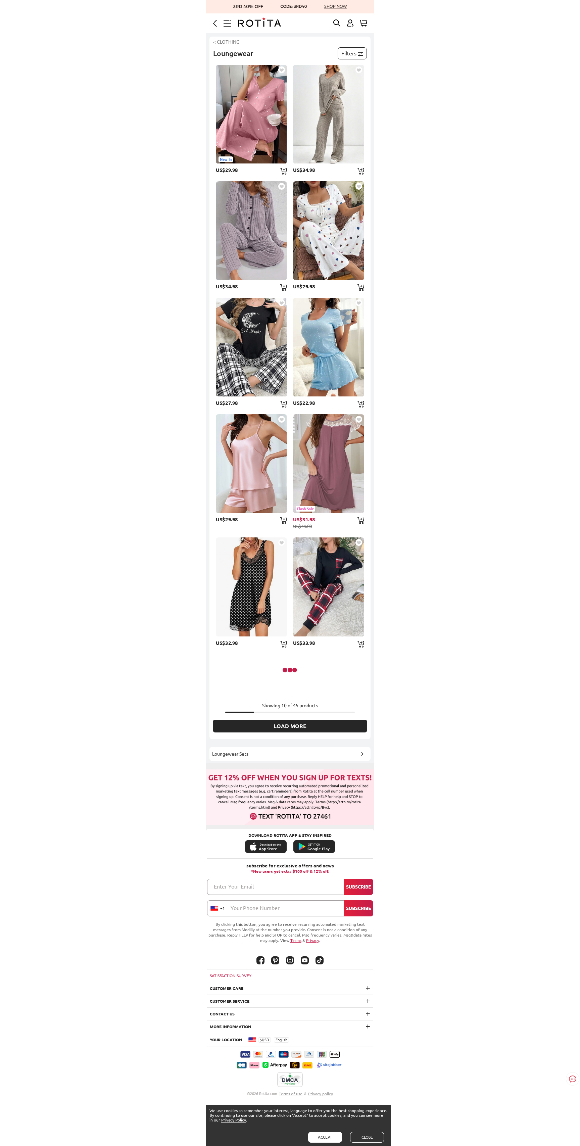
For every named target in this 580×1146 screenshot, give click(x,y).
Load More (290, 726)
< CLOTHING (226, 42)
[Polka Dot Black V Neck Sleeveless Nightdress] (251, 586)
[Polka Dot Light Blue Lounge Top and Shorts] (328, 347)
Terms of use (290, 1094)
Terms (295, 940)
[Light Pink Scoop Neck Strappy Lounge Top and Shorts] (251, 463)
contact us (222, 1014)
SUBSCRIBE (358, 887)
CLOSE (367, 1137)
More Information (230, 1026)
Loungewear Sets (230, 754)
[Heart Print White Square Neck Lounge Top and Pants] (328, 230)
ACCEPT (325, 1137)
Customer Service (229, 1001)
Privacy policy (320, 1094)
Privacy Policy (233, 1120)
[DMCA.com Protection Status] (290, 1080)
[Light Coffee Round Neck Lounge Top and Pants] (328, 114)
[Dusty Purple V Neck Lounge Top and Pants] (251, 230)
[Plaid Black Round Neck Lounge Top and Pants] (251, 347)
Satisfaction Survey (230, 975)
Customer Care (226, 988)
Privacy (312, 940)
